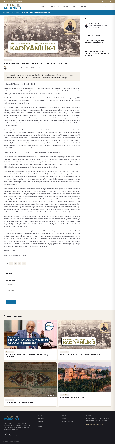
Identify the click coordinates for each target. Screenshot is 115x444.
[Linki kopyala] (24, 263)
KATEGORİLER (53, 6)
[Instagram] (108, 1)
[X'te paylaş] (15, 263)
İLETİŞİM (83, 6)
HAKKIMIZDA (74, 6)
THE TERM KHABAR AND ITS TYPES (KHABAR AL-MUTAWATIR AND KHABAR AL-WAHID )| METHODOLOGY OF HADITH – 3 (97, 52)
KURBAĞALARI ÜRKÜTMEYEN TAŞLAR (97, 46)
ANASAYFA (43, 6)
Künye (64, 418)
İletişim (40, 426)
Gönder (10, 302)
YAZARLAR (64, 6)
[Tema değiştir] (105, 6)
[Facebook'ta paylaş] (11, 263)
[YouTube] (110, 1)
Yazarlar (40, 421)
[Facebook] (102, 1)
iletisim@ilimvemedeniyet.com (95, 424)
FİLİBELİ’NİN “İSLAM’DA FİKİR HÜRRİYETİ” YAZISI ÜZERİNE (94, 41)
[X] (105, 1)
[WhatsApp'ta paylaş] (19, 263)
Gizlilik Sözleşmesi (67, 421)
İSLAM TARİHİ (15, 12)
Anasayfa (6, 12)
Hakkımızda (41, 424)
